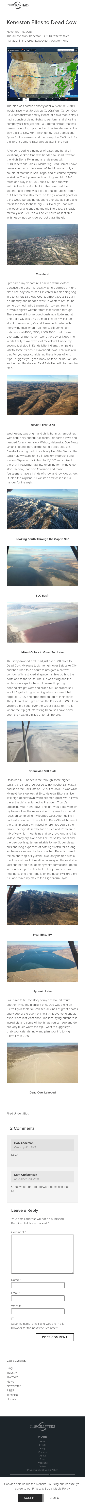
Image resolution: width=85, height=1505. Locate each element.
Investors (12, 1377)
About (43, 1455)
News (10, 1381)
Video (42, 1466)
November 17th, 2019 (26, 1179)
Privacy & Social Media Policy (51, 1488)
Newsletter (14, 1386)
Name (16, 1280)
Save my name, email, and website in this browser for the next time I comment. (37, 1326)
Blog (26, 1113)
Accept (30, 1498)
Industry (12, 1372)
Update (11, 1399)
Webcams (43, 1462)
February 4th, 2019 (25, 1147)
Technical (12, 1395)
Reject (55, 1498)
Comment (18, 1232)
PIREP (10, 1390)
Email (15, 1293)
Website (16, 1306)
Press (42, 1459)
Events (42, 1445)
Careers (42, 1452)
